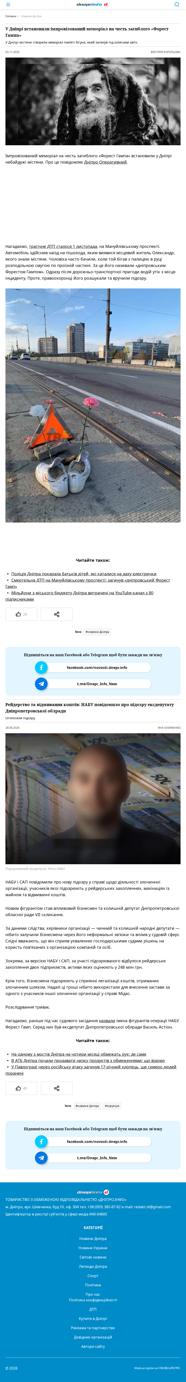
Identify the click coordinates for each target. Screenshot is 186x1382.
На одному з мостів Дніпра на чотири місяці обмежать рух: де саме (78, 1054)
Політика (93, 1285)
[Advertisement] (89, 204)
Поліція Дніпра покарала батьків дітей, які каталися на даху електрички (84, 573)
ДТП (93, 1309)
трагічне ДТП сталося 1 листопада (63, 246)
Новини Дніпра (93, 1238)
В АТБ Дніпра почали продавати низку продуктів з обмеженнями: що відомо (88, 1060)
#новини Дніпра (97, 632)
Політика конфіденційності (93, 1299)
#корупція (112, 1106)
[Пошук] (177, 4)
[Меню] (8, 4)
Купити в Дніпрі (93, 1318)
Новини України (92, 1247)
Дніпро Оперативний (105, 162)
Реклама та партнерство (93, 1327)
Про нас (93, 1294)
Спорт (93, 1275)
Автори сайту (93, 1346)
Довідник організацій (93, 1337)
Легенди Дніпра (93, 1266)
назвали (107, 1020)
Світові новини (93, 1257)
